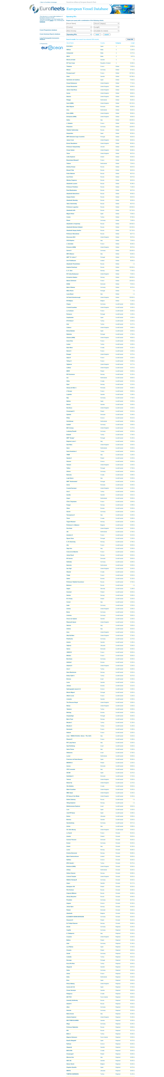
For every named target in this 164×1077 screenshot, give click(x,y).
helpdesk (42, 21)
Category (118, 43)
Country (102, 43)
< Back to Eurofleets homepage (48, 2)
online (51, 20)
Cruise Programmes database (48, 30)
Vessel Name (70, 43)
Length (133, 43)
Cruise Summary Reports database (50, 34)
